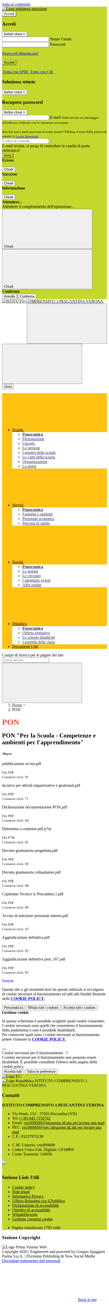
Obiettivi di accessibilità (31, 1210)
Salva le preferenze (41, 1071)
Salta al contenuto (16, 4)
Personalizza (13, 1008)
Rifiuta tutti (43, 1008)
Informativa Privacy (28, 1196)
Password (57, 44)
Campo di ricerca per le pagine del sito (32, 655)
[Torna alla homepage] (54, 301)
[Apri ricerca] (67, 324)
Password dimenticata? (20, 53)
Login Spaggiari (27, 136)
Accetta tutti (79, 1008)
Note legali (21, 1192)
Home (17, 705)
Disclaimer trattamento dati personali (31, 1261)
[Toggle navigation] (42, 364)
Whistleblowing (25, 1214)
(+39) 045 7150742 (34, 1118)
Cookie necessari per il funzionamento (33, 1053)
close (8, 386)
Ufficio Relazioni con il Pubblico (38, 1201)
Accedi (9, 14)
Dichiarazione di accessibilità (35, 1205)
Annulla (9, 296)
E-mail (55, 117)
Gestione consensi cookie (32, 1219)
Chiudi (8, 169)
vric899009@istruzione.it (64, 1123)
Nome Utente (60, 39)
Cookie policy (23, 1187)
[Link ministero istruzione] (24, 9)
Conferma (27, 296)
